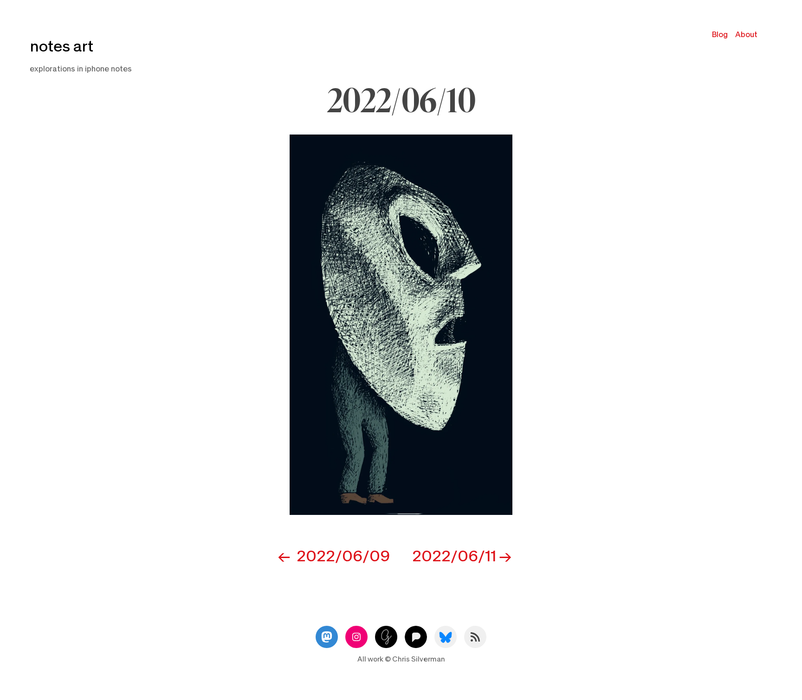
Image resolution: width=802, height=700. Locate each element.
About (746, 35)
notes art (61, 46)
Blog (720, 35)
